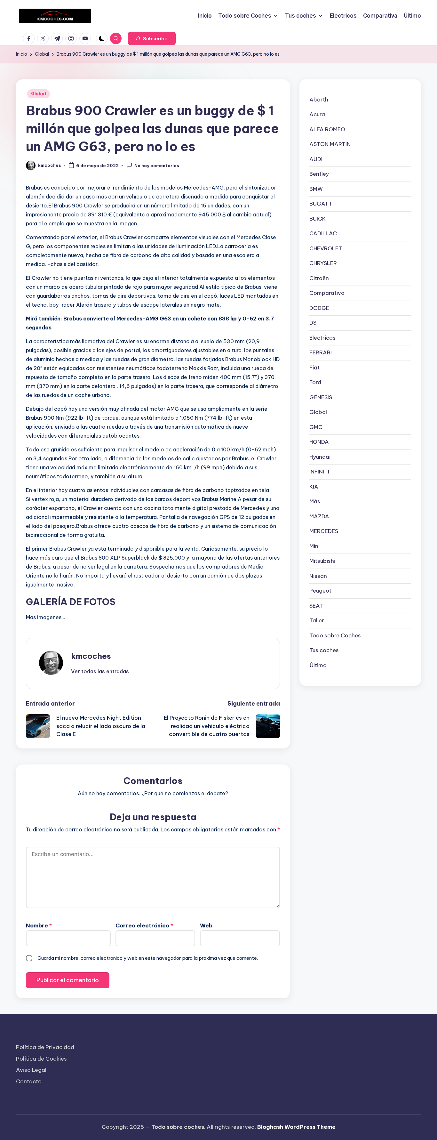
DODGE (319, 307)
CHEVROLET (325, 248)
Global (38, 93)
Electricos (322, 337)
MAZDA (319, 516)
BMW (316, 188)
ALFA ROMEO (327, 129)
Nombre (39, 925)
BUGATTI (321, 203)
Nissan (318, 575)
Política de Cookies (41, 1058)
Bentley (319, 173)
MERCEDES (323, 531)
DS (312, 322)
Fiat (314, 367)
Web (206, 925)
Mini (314, 546)
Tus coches (324, 650)
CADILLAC (323, 233)
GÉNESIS (320, 397)
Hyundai (319, 456)
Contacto (29, 1081)
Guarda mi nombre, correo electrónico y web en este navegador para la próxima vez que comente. (147, 958)
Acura (317, 114)
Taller (316, 620)
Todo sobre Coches (335, 635)
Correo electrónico (144, 925)
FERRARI (320, 352)
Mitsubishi (322, 560)
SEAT (316, 605)
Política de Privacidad (45, 1047)
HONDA (319, 441)
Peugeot (320, 590)
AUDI (315, 159)
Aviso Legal (31, 1069)
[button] (152, 38)
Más (314, 501)
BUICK (317, 218)
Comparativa (327, 292)
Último (318, 665)
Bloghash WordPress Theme (296, 1126)
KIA (313, 486)
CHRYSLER (323, 263)
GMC (315, 427)
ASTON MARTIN (330, 144)
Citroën (319, 278)
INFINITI (319, 471)
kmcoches (91, 656)
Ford (315, 382)
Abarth (318, 99)
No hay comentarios (156, 165)
